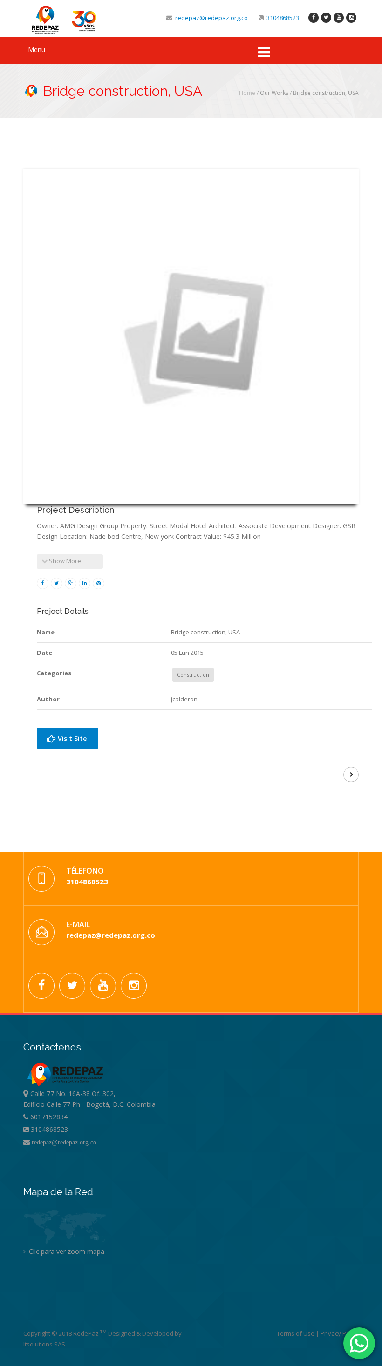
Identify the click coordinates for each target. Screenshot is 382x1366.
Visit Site (71, 738)
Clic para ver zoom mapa (65, 1251)
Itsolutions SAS (44, 1344)
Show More (64, 561)
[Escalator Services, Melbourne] (351, 774)
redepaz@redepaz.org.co (210, 17)
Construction (193, 674)
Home (247, 93)
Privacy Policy (340, 1333)
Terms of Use (296, 1333)
